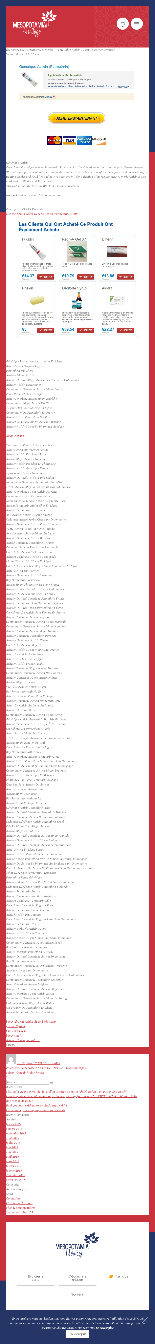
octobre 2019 (14, 1129)
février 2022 (13, 1124)
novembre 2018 (16, 1180)
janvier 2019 (14, 1170)
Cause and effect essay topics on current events (35, 1110)
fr (122, 24)
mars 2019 (12, 1161)
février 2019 (13, 1166)
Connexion (13, 1198)
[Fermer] (145, 1320)
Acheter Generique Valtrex (23, 1040)
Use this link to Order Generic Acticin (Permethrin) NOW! (42, 214)
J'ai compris (77, 1334)
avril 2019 (12, 1156)
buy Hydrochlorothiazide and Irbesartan (31, 1021)
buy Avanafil (14, 1035)
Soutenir (77, 1294)
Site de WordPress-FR (19, 1212)
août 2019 (12, 1138)
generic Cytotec (15, 1026)
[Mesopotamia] (35, 23)
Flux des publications (19, 1203)
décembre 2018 (15, 1175)
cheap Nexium (15, 436)
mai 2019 (12, 1152)
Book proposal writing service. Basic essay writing (37, 1105)
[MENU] (137, 24)
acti (19, 1063)
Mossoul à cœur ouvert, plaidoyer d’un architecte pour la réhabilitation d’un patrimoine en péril (66, 1091)
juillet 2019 (13, 1142)
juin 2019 (12, 1147)
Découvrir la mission (77, 1278)
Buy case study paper (19, 1101)
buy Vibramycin (16, 1031)
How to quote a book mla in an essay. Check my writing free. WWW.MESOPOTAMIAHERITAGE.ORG (71, 1096)
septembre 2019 (16, 1133)
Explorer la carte (35, 1278)
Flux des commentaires (20, 1208)
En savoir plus (104, 1328)
